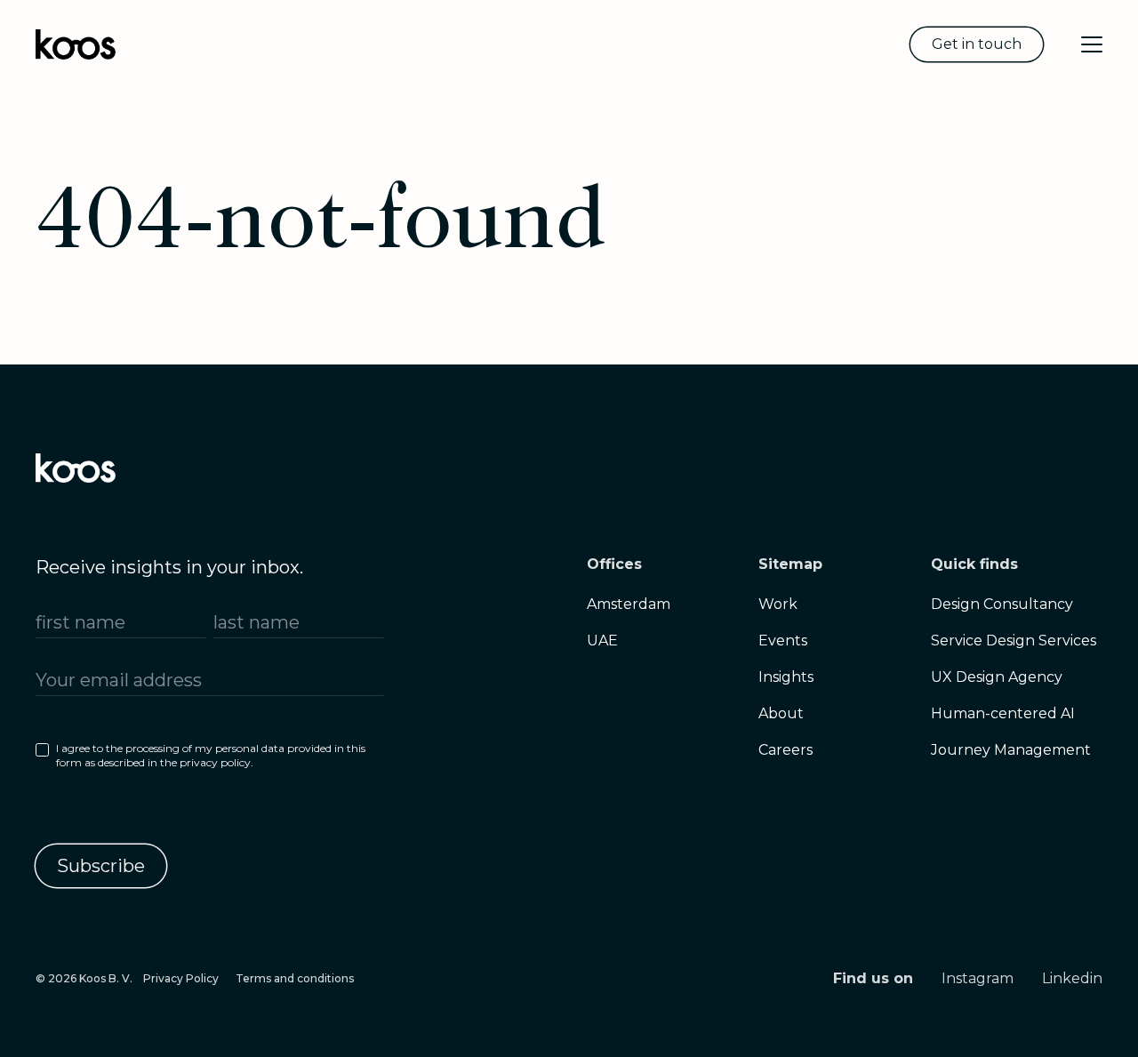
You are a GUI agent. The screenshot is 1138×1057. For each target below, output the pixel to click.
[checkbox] (210, 759)
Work (777, 604)
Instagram (978, 978)
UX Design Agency (996, 677)
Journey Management (1011, 749)
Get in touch (977, 44)
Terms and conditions (295, 978)
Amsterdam (628, 604)
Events (782, 640)
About (781, 713)
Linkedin (1072, 978)
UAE (602, 640)
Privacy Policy (181, 978)
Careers (785, 749)
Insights (785, 677)
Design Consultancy (1002, 604)
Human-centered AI (1003, 713)
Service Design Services (1013, 640)
